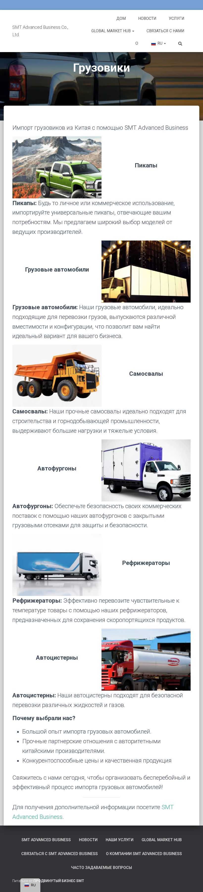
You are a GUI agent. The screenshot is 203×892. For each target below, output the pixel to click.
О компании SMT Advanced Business (144, 853)
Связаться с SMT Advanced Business (59, 853)
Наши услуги (119, 839)
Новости (147, 18)
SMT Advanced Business (46, 839)
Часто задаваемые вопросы (101, 867)
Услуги (176, 18)
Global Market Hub (111, 31)
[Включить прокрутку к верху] (193, 882)
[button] (133, 31)
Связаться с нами (165, 31)
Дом (121, 18)
